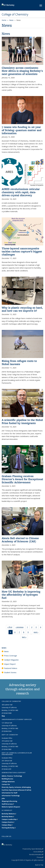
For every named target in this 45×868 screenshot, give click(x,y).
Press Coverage (10, 655)
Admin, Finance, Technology (12, 776)
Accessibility (38, 852)
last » (25, 637)
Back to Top (39, 865)
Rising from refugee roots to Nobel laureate (19, 362)
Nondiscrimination (36, 854)
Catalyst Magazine (11, 660)
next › (37, 632)
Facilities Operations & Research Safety (16, 790)
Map (3, 716)
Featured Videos (10, 668)
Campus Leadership (10, 819)
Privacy (40, 857)
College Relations (8, 782)
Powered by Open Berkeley (33, 849)
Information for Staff (9, 793)
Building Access (7, 779)
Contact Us (6, 784)
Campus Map (7, 825)
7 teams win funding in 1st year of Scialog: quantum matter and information (21, 130)
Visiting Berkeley (9, 828)
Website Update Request (11, 807)
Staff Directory (8, 804)
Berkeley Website (9, 814)
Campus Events (8, 822)
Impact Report (10, 664)
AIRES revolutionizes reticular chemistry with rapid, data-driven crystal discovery (21, 192)
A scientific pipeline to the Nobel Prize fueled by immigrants (22, 421)
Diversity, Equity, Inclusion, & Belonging (16, 787)
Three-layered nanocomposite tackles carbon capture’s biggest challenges (22, 251)
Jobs (3, 798)
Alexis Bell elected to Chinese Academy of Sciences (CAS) (20, 539)
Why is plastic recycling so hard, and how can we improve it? (22, 309)
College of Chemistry (15, 14)
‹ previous (20, 627)
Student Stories (10, 672)
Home (4, 20)
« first (11, 627)
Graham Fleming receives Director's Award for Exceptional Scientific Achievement (22, 479)
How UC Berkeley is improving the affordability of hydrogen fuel (21, 595)
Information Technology (11, 796)
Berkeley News (8, 817)
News (11, 20)
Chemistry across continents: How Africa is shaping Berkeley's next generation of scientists (22, 71)
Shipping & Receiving (9, 801)
